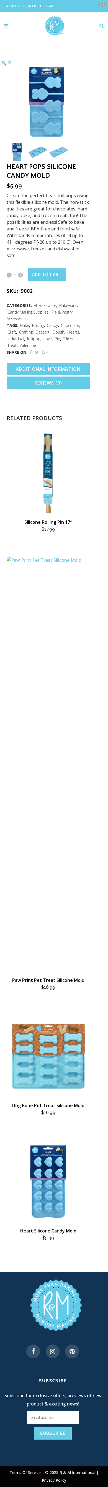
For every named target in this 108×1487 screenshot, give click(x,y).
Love (47, 338)
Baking (38, 325)
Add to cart (47, 274)
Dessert (43, 332)
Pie (57, 338)
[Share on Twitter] (37, 352)
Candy (52, 325)
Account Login (41, 6)
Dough (58, 332)
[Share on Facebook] (31, 352)
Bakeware (68, 305)
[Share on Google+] (45, 352)
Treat (12, 345)
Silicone (70, 338)
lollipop (33, 338)
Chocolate (70, 325)
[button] (42, 63)
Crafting (26, 332)
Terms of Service (26, 1472)
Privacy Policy (54, 1480)
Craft (11, 332)
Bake (24, 325)
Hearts (73, 332)
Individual (15, 338)
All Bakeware (45, 305)
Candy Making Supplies (27, 312)
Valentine (28, 345)
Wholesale (15, 6)
